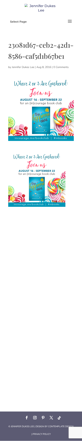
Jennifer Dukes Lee (23, 67)
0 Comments (61, 67)
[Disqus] (41, 255)
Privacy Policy (42, 434)
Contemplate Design (61, 426)
